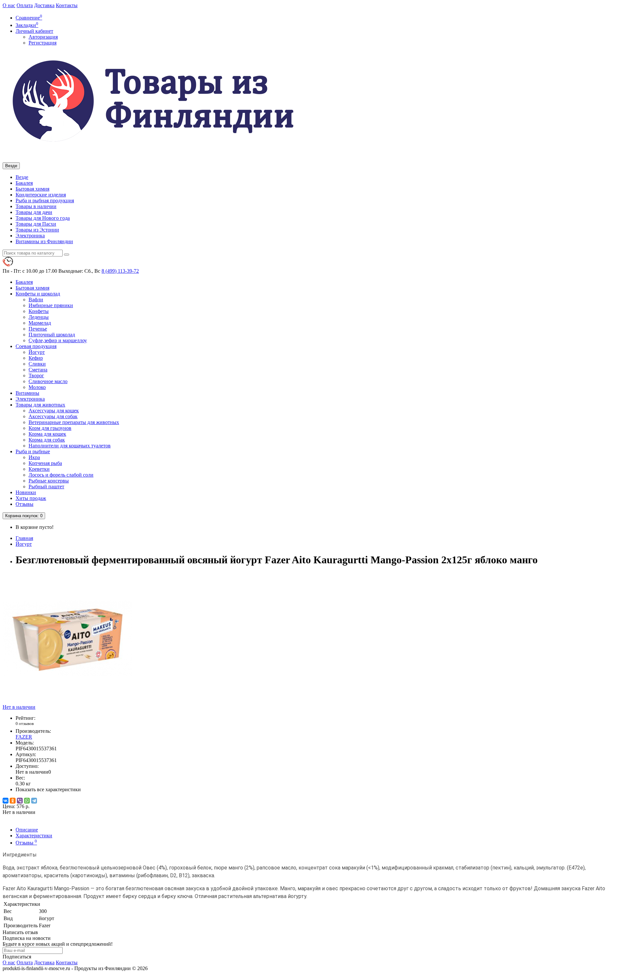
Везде (22, 177)
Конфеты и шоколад (38, 293)
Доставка (44, 5)
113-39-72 (120, 271)
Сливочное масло (48, 381)
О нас (9, 5)
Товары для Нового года (43, 218)
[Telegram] (34, 801)
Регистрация (42, 42)
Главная (24, 538)
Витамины (27, 393)
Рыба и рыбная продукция (45, 200)
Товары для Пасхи (36, 224)
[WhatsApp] (27, 801)
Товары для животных (40, 404)
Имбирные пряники (51, 305)
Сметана (38, 369)
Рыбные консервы (49, 480)
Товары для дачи (34, 212)
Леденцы (39, 317)
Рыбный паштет (46, 486)
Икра (34, 457)
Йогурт (37, 352)
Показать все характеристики (48, 789)
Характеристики (34, 835)
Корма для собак (47, 440)
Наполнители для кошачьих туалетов (70, 445)
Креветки (39, 469)
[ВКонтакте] (5, 801)
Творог (36, 375)
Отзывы (24, 504)
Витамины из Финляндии (44, 241)
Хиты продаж (31, 498)
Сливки (37, 364)
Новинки (26, 492)
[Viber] (20, 801)
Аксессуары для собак (53, 416)
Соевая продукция (36, 346)
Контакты (67, 5)
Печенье (38, 328)
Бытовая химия (32, 189)
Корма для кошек (47, 434)
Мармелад (40, 323)
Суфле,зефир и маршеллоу (58, 340)
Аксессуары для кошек (54, 410)
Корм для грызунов (50, 428)
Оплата (25, 5)
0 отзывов (25, 723)
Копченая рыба (45, 463)
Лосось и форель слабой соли (61, 475)
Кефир (36, 358)
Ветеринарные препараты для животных (74, 422)
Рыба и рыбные (33, 451)
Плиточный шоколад (52, 334)
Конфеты (39, 311)
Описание (27, 829)
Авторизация (43, 37)
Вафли (36, 299)
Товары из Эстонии (37, 229)
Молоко (37, 387)
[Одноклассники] (13, 801)
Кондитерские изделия (41, 194)
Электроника (30, 235)
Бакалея (24, 183)
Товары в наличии (36, 206)
